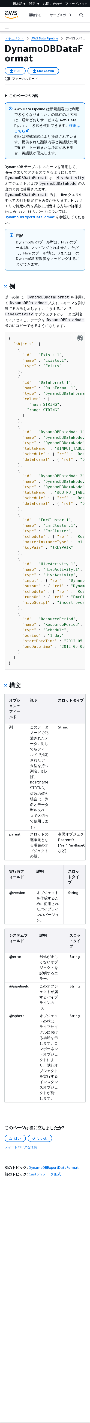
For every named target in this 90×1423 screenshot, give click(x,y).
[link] (75, 38)
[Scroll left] (25, 15)
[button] (22, 95)
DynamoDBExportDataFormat (30, 217)
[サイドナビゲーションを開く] (7, 27)
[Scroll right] (70, 15)
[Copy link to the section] (5, 286)
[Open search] (81, 14)
